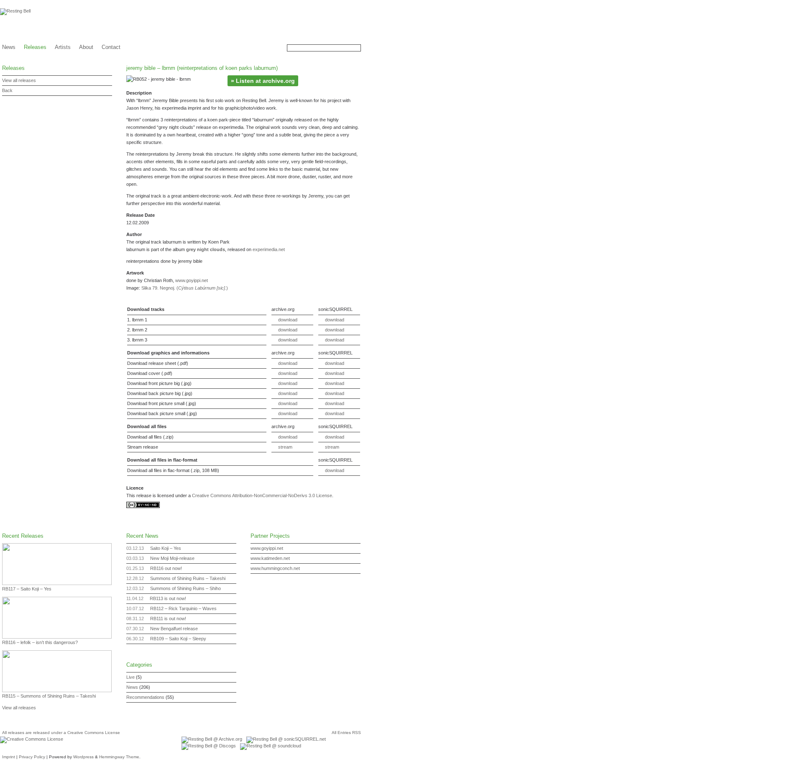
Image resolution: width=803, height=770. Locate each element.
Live (130, 677)
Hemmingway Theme (119, 757)
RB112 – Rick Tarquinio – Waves (183, 608)
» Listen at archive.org (263, 80)
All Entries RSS (346, 732)
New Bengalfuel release (174, 628)
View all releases (19, 80)
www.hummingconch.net (275, 568)
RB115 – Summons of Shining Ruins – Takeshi (49, 695)
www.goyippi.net (191, 280)
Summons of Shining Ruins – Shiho (185, 588)
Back (7, 90)
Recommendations (145, 697)
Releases (35, 47)
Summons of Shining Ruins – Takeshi (187, 578)
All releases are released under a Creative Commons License (61, 732)
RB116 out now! (166, 568)
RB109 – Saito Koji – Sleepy (178, 638)
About (86, 47)
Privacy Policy (32, 757)
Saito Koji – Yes (165, 548)
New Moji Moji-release (172, 558)
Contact (111, 47)
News (8, 47)
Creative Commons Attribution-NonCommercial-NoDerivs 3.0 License (262, 495)
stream (285, 446)
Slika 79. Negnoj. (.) (184, 287)
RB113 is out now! (168, 598)
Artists (63, 47)
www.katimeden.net (270, 558)
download (287, 319)
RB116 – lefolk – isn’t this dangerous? (40, 642)
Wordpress (83, 757)
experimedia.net (269, 249)
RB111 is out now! (168, 618)
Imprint (8, 757)
